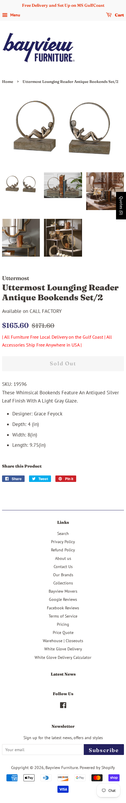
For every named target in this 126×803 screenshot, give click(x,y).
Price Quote (63, 632)
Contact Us (63, 566)
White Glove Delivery (63, 649)
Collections (63, 583)
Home (7, 81)
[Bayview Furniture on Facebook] (63, 706)
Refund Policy (63, 550)
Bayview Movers (63, 591)
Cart (119, 15)
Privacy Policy (63, 541)
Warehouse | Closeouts (63, 640)
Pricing (63, 624)
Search (63, 533)
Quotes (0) (121, 205)
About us (63, 558)
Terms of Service (63, 616)
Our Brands (63, 574)
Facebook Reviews (63, 608)
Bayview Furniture (61, 767)
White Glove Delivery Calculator (63, 657)
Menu (14, 15)
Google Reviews (63, 599)
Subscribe (104, 750)
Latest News (63, 674)
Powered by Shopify (97, 767)
